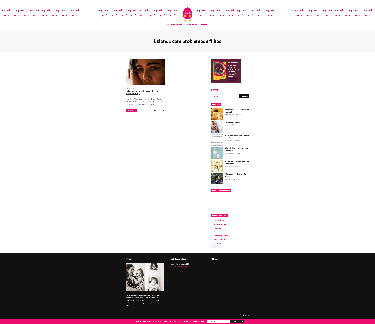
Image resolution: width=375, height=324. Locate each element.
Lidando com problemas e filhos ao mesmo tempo (142, 92)
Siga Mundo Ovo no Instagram (179, 266)
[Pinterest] (245, 315)
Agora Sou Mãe (219, 220)
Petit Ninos (217, 243)
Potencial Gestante (220, 247)
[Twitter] (248, 315)
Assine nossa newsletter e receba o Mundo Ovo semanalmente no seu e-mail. (168, 321)
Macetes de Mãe (219, 232)
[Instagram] (243, 315)
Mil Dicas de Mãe (219, 239)
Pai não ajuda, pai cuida (233, 122)
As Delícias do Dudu (220, 224)
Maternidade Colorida (221, 235)
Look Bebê (217, 228)
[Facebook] (238, 315)
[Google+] (240, 315)
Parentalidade (131, 88)
